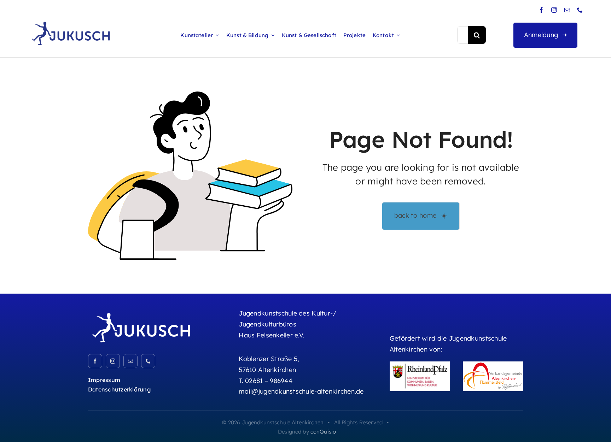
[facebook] (541, 10)
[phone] (580, 10)
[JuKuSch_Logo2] (70, 21)
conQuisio (323, 431)
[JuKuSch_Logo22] (141, 312)
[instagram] (554, 10)
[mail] (567, 10)
